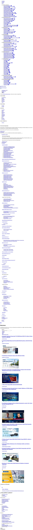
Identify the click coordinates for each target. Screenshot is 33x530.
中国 (2, 110)
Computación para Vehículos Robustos (7, 514)
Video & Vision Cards (7, 201)
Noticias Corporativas (5, 499)
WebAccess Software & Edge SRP (8, 18)
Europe (3, 105)
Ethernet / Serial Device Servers (8, 54)
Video (3, 508)
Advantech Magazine (7, 297)
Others (3, 2)
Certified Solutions (6, 23)
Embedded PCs (6, 7)
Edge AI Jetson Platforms (7, 77)
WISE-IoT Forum (6, 288)
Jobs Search (3, 502)
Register (1, 131)
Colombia (3, 101)
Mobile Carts (5, 84)
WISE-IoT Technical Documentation (9, 289)
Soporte (4, 495)
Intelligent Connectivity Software (8, 57)
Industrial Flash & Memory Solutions (9, 12)
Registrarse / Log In (4, 134)
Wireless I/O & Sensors (7, 26)
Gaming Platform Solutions (7, 14)
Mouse (5, 68)
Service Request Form (7, 281)
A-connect (3, 511)
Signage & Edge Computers (8, 45)
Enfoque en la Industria (5, 507)
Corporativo (3, 292)
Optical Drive (6, 69)
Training (5, 309)
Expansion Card (6, 63)
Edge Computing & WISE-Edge (6, 227)
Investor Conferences (7, 303)
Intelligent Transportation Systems (8, 32)
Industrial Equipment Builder (5, 238)
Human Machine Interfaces (7, 167)
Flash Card (5, 64)
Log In (6, 90)
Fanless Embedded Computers (8, 10)
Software (5, 73)
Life (4, 308)
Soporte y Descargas (4, 278)
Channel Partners (4, 272)
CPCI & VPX (6, 30)
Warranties (5, 282)
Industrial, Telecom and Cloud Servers (9, 192)
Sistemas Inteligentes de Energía (8, 35)
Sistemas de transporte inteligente (6, 247)
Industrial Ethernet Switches (8, 52)
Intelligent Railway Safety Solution (8, 250)
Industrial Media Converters (8, 53)
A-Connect (3, 318)
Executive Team (6, 296)
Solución (3, 331)
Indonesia (3, 112)
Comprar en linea (5, 494)
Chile (3, 92)
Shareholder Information (7, 304)
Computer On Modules (7, 5)
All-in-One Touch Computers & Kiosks (9, 216)
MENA (3, 122)
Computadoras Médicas (7, 205)
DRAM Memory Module (7, 62)
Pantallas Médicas (6, 38)
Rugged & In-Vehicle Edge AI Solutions (9, 212)
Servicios (3, 264)
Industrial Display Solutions (5, 258)
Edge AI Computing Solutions (8, 229)
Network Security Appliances (8, 48)
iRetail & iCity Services (5, 242)
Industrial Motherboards (7, 8)
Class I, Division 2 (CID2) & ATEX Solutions (10, 25)
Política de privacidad (5, 525)
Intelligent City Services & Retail (6, 214)
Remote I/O (5, 169)
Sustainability (3, 312)
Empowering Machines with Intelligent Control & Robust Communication (14, 240)
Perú (2, 102)
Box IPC (5, 33)
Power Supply (6, 70)
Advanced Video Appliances (8, 78)
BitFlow (5, 263)
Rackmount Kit (6, 71)
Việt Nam (3, 119)
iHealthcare (3, 235)
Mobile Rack (5, 67)
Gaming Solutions (4, 255)
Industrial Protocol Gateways (8, 55)
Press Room (5, 298)
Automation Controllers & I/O (8, 20)
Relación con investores (5, 500)
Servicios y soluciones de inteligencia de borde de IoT (8, 260)
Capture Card (6, 60)
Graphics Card (6, 65)
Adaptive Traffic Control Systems (8, 249)
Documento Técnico (5, 506)
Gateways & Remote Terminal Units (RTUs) (10, 166)
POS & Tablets (6, 44)
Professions (5, 307)
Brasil (3, 98)
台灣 (2, 116)
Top (1, 528)
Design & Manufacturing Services (6, 253)
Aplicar (5, 86)
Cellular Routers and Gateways (8, 56)
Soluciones (3, 224)
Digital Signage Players (7, 11)
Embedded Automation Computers (8, 19)
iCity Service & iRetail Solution (8, 43)
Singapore (3, 115)
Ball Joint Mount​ (6, 83)
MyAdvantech (4, 142)
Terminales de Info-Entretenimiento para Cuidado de (11, 37)
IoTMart (3, 317)
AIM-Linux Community (7, 287)
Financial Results (6, 301)
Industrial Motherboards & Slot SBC (9, 31)
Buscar (3, 91)
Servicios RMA (6, 280)
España (3, 106)
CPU (4, 61)
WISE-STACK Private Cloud (8, 195)
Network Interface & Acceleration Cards (9, 49)
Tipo (2, 3)
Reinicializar (2, 86)
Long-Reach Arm (6, 82)
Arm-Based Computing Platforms (8, 9)
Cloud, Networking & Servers (5, 190)
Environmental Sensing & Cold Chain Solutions (10, 41)
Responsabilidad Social (5, 501)
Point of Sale (5, 245)
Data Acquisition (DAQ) (7, 21)
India (2, 111)
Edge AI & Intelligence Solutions (8, 6)
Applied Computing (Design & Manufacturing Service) (8, 159)
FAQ (2, 510)
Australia (3, 109)
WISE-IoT (5, 276)
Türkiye (3, 118)
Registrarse (3, 90)
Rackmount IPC (6, 29)
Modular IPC (6, 28)
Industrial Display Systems (7, 154)
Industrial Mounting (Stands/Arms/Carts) (9, 46)
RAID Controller (6, 72)
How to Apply (6, 310)
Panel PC (5, 24)
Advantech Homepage (3, 87)
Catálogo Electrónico (5, 509)
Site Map (3, 524)
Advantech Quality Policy (5, 269)
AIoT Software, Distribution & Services (9, 13)
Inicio (3, 320)
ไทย (2, 117)
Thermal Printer (6, 74)
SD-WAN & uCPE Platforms (8, 50)
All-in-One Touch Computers (8, 244)
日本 (2, 113)
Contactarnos (4, 315)
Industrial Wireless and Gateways (8, 178)
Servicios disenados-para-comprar (6, 267)
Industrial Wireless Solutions (7, 156)
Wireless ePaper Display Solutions (8, 15)
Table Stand (5, 80)
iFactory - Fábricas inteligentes (6, 233)
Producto (3, 1)
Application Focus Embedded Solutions (9, 16)
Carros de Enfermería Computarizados (9, 36)
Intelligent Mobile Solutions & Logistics (7, 209)
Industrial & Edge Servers (5, 518)
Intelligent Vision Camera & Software (9, 200)
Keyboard (5, 66)
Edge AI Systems (6, 230)
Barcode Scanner (6, 59)
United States (4, 97)
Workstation (5, 81)
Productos (3, 143)
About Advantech (4, 294)
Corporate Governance (7, 302)
